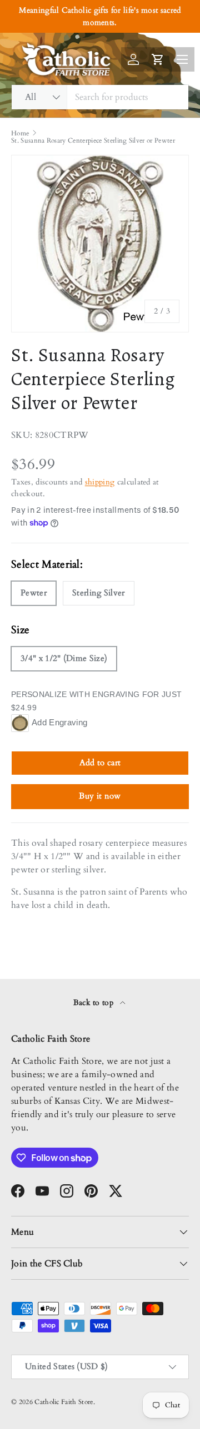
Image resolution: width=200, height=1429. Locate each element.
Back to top (94, 1002)
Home (20, 133)
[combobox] (100, 97)
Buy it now (100, 795)
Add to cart (100, 762)
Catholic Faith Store (63, 1401)
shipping (100, 482)
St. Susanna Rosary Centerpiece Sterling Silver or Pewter (93, 140)
